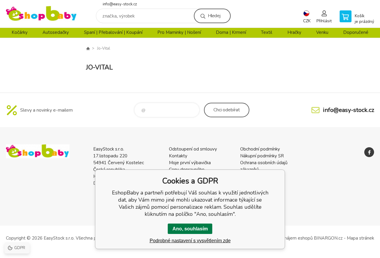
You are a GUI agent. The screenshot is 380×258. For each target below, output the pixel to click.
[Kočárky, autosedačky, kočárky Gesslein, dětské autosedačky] (88, 48)
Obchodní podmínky (260, 149)
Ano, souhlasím (190, 228)
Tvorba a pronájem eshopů (286, 238)
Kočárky (20, 32)
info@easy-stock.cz (120, 4)
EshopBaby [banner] (41, 14)
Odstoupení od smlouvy (193, 149)
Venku (322, 32)
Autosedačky (55, 32)
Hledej (214, 15)
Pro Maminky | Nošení (179, 32)
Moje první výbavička (190, 163)
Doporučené (355, 32)
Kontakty (178, 156)
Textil (266, 32)
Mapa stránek (360, 238)
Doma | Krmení (231, 32)
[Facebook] (369, 152)
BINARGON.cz (328, 238)
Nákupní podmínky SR (262, 156)
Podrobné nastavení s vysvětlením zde (190, 240)
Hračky (294, 32)
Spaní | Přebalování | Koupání (113, 32)
